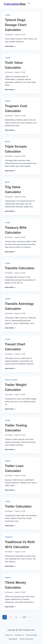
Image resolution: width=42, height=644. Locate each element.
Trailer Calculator (18, 506)
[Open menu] (34, 3)
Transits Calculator (20, 268)
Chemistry (9, 537)
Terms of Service (26, 639)
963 (24, 617)
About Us (9, 635)
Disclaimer (13, 639)
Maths (7, 141)
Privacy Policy (31, 635)
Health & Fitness (11, 380)
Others (7, 15)
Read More (10, 46)
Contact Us (19, 635)
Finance (8, 101)
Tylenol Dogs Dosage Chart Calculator (15, 24)
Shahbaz (10, 34)
